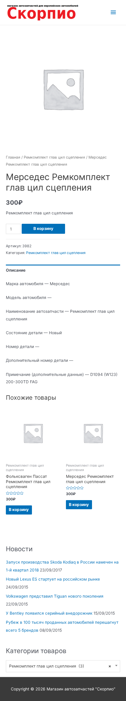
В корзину (43, 228)
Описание (15, 270)
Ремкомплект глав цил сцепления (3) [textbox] (60, 666)
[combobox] (63, 666)
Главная (13, 157)
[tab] (63, 270)
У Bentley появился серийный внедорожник (49, 613)
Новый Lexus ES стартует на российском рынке (53, 579)
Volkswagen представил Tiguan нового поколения (54, 596)
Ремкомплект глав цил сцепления (54, 157)
